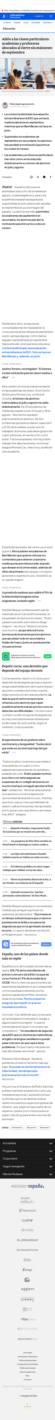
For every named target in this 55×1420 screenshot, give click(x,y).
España (17, 22)
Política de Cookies (27, 1368)
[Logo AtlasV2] (27, 1319)
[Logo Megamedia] (29, 1396)
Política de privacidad (27, 1360)
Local (25, 22)
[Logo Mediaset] (27, 1187)
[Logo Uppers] (27, 1289)
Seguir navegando (14, 1166)
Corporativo (10, 1158)
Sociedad (35, 22)
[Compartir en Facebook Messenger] (44, 177)
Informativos (17, 1127)
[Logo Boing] (27, 1259)
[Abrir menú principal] (50, 16)
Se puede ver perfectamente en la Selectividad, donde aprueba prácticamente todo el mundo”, (26, 1071)
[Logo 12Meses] (27, 1309)
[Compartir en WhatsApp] (31, 177)
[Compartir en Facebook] (50, 177)
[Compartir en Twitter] (37, 177)
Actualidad (9, 1143)
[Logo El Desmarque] (27, 1240)
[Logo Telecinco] (27, 1210)
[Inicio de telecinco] (4, 16)
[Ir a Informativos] (17, 16)
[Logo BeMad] (27, 1279)
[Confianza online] (27, 1409)
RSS (27, 1376)
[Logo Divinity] (27, 1230)
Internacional (48, 22)
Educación (9, 28)
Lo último (7, 22)
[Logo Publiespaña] (27, 1329)
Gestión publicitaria (28, 1372)
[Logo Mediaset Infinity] (27, 1200)
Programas (9, 1150)
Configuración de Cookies (27, 1364)
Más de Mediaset (13, 1174)
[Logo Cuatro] (27, 1220)
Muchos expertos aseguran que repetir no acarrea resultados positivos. (23, 1002)
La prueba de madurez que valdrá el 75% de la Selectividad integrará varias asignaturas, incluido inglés (27, 597)
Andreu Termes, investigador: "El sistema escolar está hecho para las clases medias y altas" (27, 373)
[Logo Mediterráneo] (27, 1339)
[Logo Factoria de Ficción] (27, 1249)
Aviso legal (27, 1353)
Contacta (27, 1380)
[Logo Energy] (27, 1269)
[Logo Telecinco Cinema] (27, 1299)
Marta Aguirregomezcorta (22, 104)
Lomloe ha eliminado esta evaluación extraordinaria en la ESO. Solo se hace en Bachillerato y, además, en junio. (26, 352)
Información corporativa (27, 1357)
